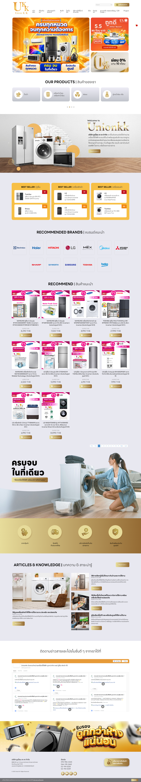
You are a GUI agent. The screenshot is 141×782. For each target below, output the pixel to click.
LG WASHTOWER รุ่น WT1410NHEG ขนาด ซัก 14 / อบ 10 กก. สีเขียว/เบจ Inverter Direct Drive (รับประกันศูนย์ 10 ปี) (55, 425)
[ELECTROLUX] (19, 247)
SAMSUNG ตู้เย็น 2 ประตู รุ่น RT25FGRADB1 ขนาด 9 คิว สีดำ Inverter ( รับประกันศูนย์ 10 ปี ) (55, 323)
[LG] (70, 247)
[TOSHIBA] (88, 264)
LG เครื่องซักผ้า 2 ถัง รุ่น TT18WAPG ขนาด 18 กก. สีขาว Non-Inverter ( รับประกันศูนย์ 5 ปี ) (25, 425)
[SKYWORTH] (53, 264)
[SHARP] (36, 264)
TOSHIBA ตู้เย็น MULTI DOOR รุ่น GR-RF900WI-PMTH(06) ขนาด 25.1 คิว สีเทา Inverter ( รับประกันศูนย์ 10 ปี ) (115, 323)
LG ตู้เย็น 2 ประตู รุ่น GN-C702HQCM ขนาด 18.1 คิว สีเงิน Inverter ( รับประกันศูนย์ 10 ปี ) (55, 374)
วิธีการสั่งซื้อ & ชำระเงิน (78, 11)
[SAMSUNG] (70, 264)
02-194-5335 (66, 766)
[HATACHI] (53, 247)
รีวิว (89, 10)
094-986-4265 (66, 762)
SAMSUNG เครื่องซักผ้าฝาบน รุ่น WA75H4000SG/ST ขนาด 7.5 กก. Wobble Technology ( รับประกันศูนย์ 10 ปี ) (26, 374)
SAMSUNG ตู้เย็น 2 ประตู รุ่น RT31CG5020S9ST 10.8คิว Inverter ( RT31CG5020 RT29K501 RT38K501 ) (26, 323)
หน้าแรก (33, 11)
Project (126, 10)
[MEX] (88, 247)
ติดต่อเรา (95, 11)
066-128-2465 (66, 764)
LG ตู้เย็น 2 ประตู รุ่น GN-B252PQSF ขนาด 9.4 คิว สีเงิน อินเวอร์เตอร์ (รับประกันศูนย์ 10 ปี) (115, 374)
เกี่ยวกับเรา (41, 11)
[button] (18, 45)
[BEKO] (105, 264)
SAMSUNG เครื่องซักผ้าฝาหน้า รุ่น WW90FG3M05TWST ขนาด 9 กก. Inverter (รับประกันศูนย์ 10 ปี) (85, 323)
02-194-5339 (66, 769)
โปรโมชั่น (68, 11)
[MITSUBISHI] (122, 247)
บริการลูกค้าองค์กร (51, 11)
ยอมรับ (134, 780)
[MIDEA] (105, 247)
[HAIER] (36, 247)
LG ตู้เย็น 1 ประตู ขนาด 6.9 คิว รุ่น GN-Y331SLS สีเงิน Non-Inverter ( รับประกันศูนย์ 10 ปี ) (86, 374)
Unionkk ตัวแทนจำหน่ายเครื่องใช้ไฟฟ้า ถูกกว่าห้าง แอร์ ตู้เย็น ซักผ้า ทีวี (44, 665)
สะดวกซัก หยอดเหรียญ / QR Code (109, 11)
